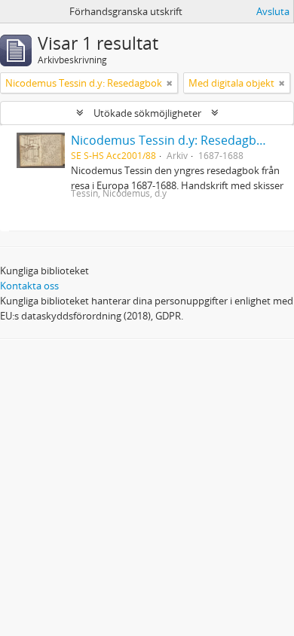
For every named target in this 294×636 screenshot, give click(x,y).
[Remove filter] (170, 82)
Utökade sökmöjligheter (147, 113)
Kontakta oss (29, 285)
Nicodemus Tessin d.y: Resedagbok (170, 140)
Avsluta (272, 11)
